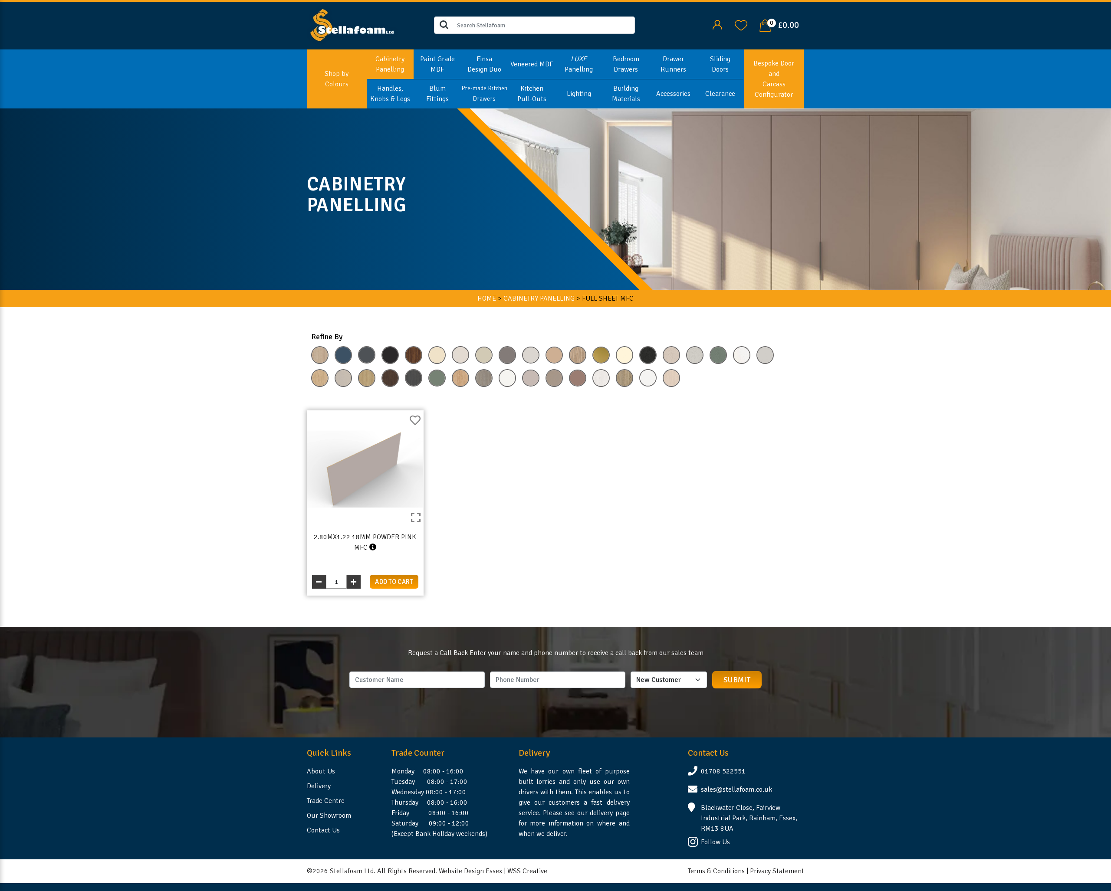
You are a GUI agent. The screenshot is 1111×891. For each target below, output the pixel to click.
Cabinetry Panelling (389, 64)
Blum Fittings (437, 93)
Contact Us (323, 830)
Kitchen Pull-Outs (531, 93)
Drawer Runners (673, 64)
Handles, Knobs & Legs (390, 93)
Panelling (579, 64)
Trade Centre (326, 800)
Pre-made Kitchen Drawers (484, 93)
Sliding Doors (720, 64)
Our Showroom (329, 815)
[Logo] (352, 24)
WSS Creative (527, 871)
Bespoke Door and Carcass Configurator (773, 79)
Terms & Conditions (716, 871)
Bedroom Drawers (626, 64)
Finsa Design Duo (484, 64)
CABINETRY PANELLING (539, 298)
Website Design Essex (470, 871)
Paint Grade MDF (437, 64)
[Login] (717, 24)
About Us (321, 771)
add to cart (394, 582)
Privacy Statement (777, 871)
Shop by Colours (336, 78)
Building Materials (626, 93)
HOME (486, 298)
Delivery (319, 786)
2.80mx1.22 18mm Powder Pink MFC (365, 542)
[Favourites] (741, 24)
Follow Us (715, 842)
